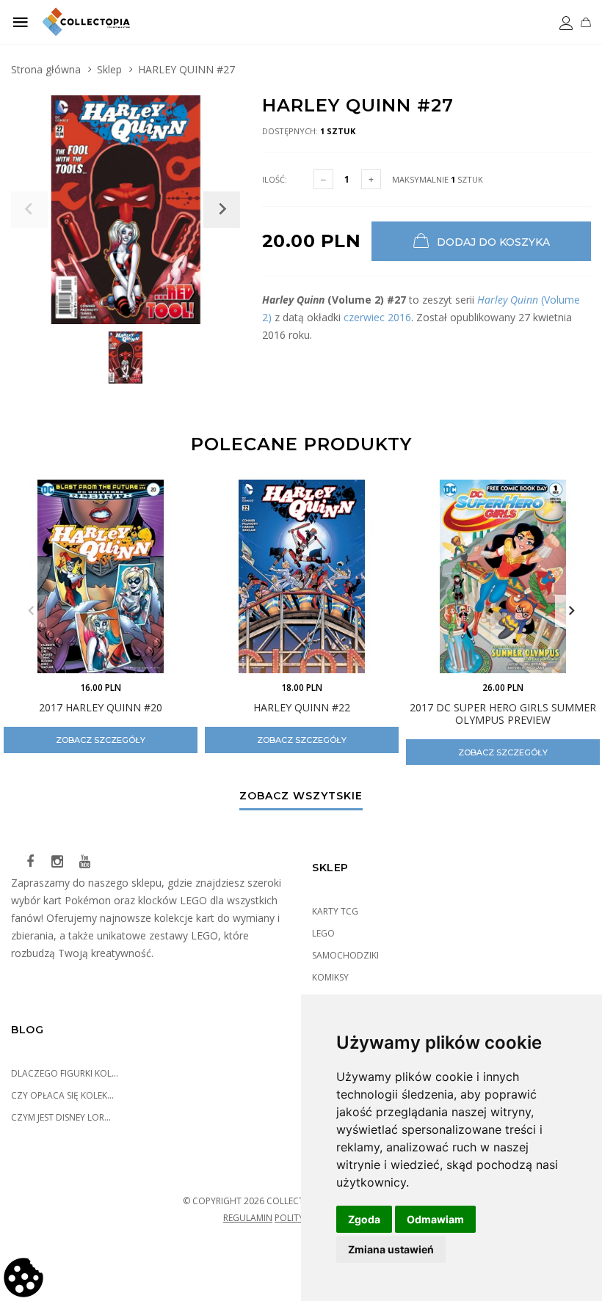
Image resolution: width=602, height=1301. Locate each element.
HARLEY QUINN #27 (186, 69)
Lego (323, 933)
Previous (31, 611)
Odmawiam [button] (435, 1219)
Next (571, 611)
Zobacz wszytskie (301, 796)
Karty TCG (335, 911)
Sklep (109, 69)
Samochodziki (345, 955)
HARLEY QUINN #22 (301, 707)
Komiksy (330, 977)
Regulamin (247, 1218)
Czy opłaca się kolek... (62, 1095)
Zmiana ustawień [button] (391, 1249)
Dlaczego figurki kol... (64, 1073)
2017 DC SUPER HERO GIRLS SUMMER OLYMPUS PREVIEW (503, 713)
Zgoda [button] (364, 1219)
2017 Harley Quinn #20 (100, 707)
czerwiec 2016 (377, 317)
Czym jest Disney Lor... (61, 1117)
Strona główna (46, 69)
